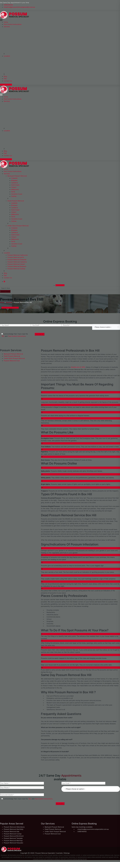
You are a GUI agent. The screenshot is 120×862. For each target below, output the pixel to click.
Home (6, 22)
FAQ (5, 79)
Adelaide (14, 178)
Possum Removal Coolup (12, 834)
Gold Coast (15, 185)
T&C (3, 336)
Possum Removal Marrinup (13, 840)
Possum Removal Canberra (17, 262)
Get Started (39, 334)
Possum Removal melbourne (18, 255)
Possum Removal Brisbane (17, 266)
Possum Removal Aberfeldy (13, 829)
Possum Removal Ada (11, 831)
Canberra (14, 183)
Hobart (13, 187)
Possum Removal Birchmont (14, 836)
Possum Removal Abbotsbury (14, 827)
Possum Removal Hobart (16, 264)
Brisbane (14, 180)
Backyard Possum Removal (17, 176)
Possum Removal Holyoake (13, 843)
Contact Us (8, 81)
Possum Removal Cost (12, 361)
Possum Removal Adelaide (17, 260)
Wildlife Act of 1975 (77, 367)
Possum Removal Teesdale (13, 838)
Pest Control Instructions (12, 24)
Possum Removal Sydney (16, 269)
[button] (90, 788)
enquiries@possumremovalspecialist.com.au (19, 7)
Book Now (60, 804)
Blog (5, 76)
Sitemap (67, 853)
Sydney (13, 196)
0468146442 (8, 5)
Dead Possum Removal (16, 201)
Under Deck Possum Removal (18, 226)
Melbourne (15, 189)
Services (7, 27)
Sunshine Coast (16, 194)
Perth (13, 192)
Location (7, 56)
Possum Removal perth (16, 257)
